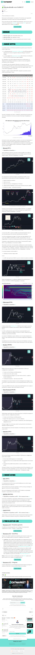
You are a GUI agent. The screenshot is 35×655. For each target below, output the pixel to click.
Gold (4, 510)
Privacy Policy (24, 636)
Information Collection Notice (17, 636)
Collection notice (22, 648)
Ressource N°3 (7, 562)
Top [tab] (2, 615)
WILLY (24, 22)
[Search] (22, 2)
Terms (18, 648)
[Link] (0, 573)
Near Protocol (7, 389)
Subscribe (28, 1)
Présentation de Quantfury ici (24, 546)
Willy (4, 10)
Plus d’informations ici (25, 553)
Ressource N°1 (7, 525)
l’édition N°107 (14, 326)
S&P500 (5, 494)
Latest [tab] (5, 615)
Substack (13, 653)
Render (5, 345)
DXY (4, 478)
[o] (29, 625)
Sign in (32, 1)
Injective (5, 431)
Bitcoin (5, 148)
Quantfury (14, 22)
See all (4, 635)
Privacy (16, 648)
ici (15, 150)
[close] (25, 620)
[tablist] (4, 615)
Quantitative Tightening (17, 51)
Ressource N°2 (7, 533)
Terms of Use (21, 635)
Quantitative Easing (16, 55)
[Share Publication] (24, 2)
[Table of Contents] (1, 328)
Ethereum (6, 302)
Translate (4, 5)
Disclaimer (3, 590)
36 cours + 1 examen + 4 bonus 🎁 (8, 617)
